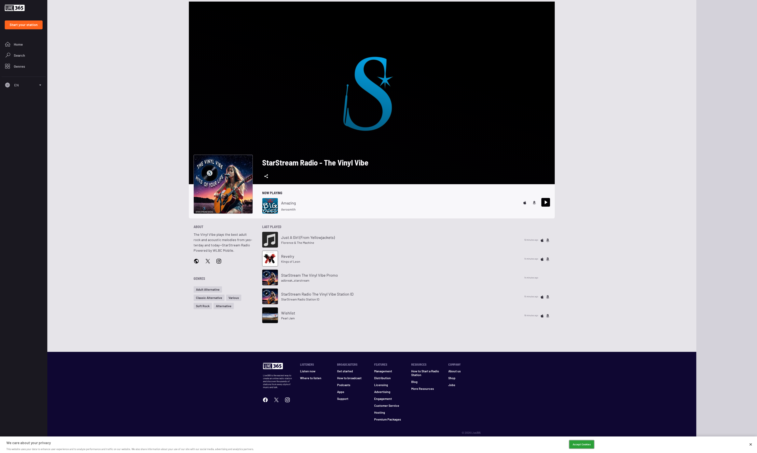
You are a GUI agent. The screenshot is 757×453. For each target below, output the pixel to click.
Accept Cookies (582, 444)
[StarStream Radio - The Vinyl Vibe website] (196, 261)
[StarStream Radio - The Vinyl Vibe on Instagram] (218, 261)
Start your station (24, 24)
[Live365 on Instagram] (287, 399)
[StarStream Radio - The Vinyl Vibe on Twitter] (207, 261)
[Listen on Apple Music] (524, 202)
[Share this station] (266, 176)
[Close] (750, 444)
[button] (208, 289)
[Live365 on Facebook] (265, 399)
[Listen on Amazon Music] (534, 202)
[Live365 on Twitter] (276, 399)
